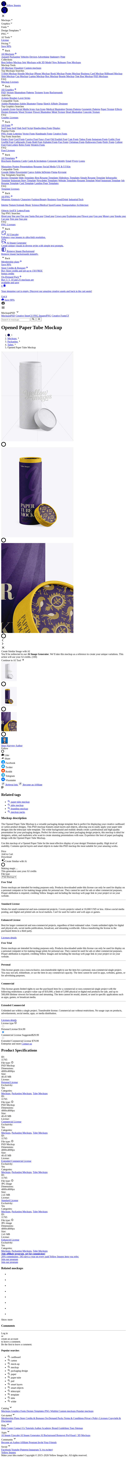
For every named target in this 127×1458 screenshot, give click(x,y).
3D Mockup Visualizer (12, 68)
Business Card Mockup (92, 73)
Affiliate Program (29, 1442)
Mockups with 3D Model (39, 62)
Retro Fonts (24, 145)
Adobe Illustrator (27, 103)
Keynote (62, 172)
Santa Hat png (36, 216)
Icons (46, 92)
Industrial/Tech (76, 199)
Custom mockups (32, 68)
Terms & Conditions (74, 1418)
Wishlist (54, 1411)
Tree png (14, 219)
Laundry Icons (8, 109)
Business (51, 199)
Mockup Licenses (10, 82)
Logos (82, 161)
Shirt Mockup (8, 76)
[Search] (33, 319)
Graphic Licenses (9, 117)
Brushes (13, 98)
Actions (5, 98)
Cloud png (49, 216)
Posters (15, 166)
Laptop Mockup (37, 76)
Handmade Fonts (43, 133)
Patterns (30, 92)
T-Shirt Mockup (9, 73)
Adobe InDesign (42, 172)
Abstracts (15, 199)
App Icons (40, 109)
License (5, 40)
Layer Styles (24, 98)
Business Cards (19, 161)
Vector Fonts (28, 133)
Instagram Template (110, 180)
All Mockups (7, 54)
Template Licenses (10, 189)
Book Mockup (57, 73)
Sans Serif (11, 128)
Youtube (15, 1449)
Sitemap (79, 1428)
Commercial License (11, 1121)
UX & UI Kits (63, 166)
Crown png (60, 216)
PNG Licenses (8, 224)
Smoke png (120, 216)
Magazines (6, 166)
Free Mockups (74, 62)
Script (30, 128)
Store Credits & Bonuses (32, 1418)
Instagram (34, 1449)
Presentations (26, 166)
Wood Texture (25, 112)
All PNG (5, 196)
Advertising (43, 56)
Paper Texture (107, 109)
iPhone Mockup (42, 73)
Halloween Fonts (93, 142)
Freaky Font (7, 139)
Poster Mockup (72, 73)
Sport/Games (54, 205)
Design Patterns (73, 109)
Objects (5, 210)
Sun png (23, 219)
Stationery (55, 56)
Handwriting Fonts (43, 128)
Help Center (7, 1428)
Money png (108, 216)
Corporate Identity (56, 161)
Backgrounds (56, 92)
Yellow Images (8, 1452)
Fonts (23, 1411)
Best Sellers (7, 62)
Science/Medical (40, 205)
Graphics (15, 1411)
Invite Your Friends (47, 1442)
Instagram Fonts (100, 139)
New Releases (59, 62)
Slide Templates (26, 177)
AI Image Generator (30, 1435)
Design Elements (9, 112)
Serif (3, 128)
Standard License (9, 1200)
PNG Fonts (6, 133)
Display (56, 128)
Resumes (37, 166)
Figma (40, 103)
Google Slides (8, 172)
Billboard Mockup (113, 73)
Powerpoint (21, 172)
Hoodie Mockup (26, 73)
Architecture (82, 205)
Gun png (97, 216)
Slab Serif (22, 128)
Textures (39, 92)
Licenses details (9, 937)
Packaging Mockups (22, 1093)
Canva (31, 172)
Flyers (75, 161)
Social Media (49, 166)
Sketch (46, 103)
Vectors (10, 92)
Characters (25, 199)
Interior (4, 205)
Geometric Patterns (91, 109)
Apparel (5, 56)
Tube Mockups (40, 1093)
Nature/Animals (16, 205)
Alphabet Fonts (50, 142)
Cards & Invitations (37, 161)
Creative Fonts (60, 133)
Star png (16, 216)
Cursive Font (31, 139)
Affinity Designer (59, 103)
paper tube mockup (20, 802)
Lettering (17, 133)
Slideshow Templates (69, 177)
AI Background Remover (53, 1435)
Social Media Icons (25, 109)
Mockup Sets (19, 62)
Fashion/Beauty (39, 199)
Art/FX (12, 210)
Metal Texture (58, 112)
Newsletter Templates (47, 180)
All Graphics (7, 89)
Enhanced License (10, 1239)
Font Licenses (8, 150)
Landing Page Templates (46, 183)
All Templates (8, 158)
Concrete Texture (91, 112)
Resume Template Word (89, 180)
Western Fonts (38, 145)
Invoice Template (9, 177)
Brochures (6, 161)
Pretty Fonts (108, 142)
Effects (118, 109)
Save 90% (6, 46)
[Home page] (9, 335)
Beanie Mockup (66, 76)
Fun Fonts (63, 142)
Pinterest (24, 1449)
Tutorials (29, 1428)
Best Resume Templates (46, 177)
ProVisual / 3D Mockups (78, 1435)
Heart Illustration (74, 112)
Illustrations (20, 92)
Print (62, 56)
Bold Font (37, 142)
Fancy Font (44, 139)
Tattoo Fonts (85, 139)
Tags (72, 1428)
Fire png (24, 216)
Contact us (27, 1043)
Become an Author (10, 1442)
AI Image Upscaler (10, 1435)
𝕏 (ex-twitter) (46, 1449)
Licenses (103, 1418)
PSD (3, 92)
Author (18, 745)
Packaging (15, 56)
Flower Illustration (42, 112)
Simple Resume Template (92, 177)
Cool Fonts (19, 139)
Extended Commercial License (16, 1161)
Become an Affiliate (32, 784)
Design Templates (35, 1411)
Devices (33, 56)
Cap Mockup (21, 76)
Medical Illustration (55, 109)
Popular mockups (84, 1411)
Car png (5, 219)
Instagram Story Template (23, 180)
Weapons (5, 199)
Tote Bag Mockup (84, 76)
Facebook (6, 1449)
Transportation (69, 205)
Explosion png (74, 216)
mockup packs (17, 812)
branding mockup (19, 808)
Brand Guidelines (61, 1428)
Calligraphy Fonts (23, 142)
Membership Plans (10, 1418)
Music (28, 205)
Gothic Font (114, 139)
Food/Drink (62, 199)
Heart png (6, 216)
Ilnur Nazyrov (8, 745)
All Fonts (5, 125)
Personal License (9, 1082)
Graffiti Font (7, 142)
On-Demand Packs (54, 1418)
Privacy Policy (91, 1418)
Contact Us (19, 1428)
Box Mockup (51, 76)
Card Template (26, 183)
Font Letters (12, 145)
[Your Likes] (3, 300)
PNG (47, 1411)
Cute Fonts (73, 139)
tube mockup (17, 805)
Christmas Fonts (77, 142)
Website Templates (67, 180)
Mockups (5, 1093)
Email (68, 161)
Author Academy (43, 1428)
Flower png (87, 216)
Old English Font (58, 139)
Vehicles (25, 56)
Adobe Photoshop (10, 103)
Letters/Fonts (23, 210)
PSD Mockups (101, 76)
